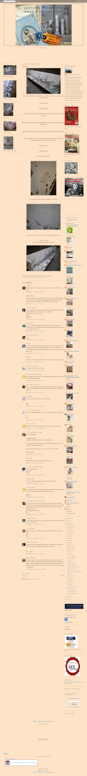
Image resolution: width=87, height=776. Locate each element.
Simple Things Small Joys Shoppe (73, 503)
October (70, 529)
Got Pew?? (25, 66)
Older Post (62, 576)
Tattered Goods (70, 362)
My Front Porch (70, 414)
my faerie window (71, 497)
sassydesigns (29, 528)
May (69, 540)
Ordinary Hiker (29, 557)
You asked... (70, 584)
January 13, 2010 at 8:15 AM (35, 362)
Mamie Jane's (70, 500)
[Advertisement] (72, 206)
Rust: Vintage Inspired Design (33, 467)
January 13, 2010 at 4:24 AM (35, 304)
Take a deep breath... (72, 564)
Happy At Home (70, 251)
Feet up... (69, 560)
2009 (68, 596)
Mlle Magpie (70, 478)
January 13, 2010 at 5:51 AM (35, 331)
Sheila (27, 396)
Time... (69, 551)
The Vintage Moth (71, 513)
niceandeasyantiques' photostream (25, 762)
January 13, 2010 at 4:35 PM (35, 475)
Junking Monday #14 (72, 593)
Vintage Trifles (70, 365)
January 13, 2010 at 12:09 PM (35, 428)
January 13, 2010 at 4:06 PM (35, 463)
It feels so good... (71, 562)
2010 (68, 523)
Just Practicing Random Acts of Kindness (74, 265)
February (70, 547)
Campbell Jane (29, 518)
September (70, 531)
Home (43, 576)
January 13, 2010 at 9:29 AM (35, 406)
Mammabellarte (70, 319)
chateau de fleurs (71, 435)
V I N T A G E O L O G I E (32, 410)
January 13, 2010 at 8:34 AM (35, 392)
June (69, 538)
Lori (27, 285)
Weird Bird (69, 580)
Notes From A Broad (71, 261)
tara (27, 357)
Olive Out (69, 425)
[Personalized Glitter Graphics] (43, 770)
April (69, 542)
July (69, 536)
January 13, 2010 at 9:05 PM (35, 497)
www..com (10, 759)
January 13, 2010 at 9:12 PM (35, 514)
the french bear (70, 382)
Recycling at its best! (72, 587)
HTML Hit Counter (68, 610)
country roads (31, 277)
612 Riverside (70, 330)
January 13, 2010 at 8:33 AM (35, 380)
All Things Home (71, 309)
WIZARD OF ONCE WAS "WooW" (34, 501)
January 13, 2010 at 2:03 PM (35, 454)
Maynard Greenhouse (72, 446)
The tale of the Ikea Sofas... (73, 567)
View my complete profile (72, 100)
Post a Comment (26, 573)
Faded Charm (29, 487)
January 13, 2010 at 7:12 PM (35, 483)
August (69, 534)
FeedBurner (77, 707)
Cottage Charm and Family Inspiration (44, 10)
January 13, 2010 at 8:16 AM (35, 370)
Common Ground (71, 236)
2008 (68, 599)
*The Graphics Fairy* (72, 219)
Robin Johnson (29, 424)
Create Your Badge (69, 622)
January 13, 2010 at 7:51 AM (35, 353)
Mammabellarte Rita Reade (32, 374)
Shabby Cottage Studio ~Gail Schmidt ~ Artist (73, 492)
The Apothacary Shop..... (72, 340)
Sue (27, 343)
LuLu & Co (69, 511)
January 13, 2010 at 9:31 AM (35, 420)
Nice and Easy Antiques (73, 74)
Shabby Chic (69, 456)
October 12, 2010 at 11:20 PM (35, 569)
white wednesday (41, 277)
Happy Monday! (71, 582)
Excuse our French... (72, 558)
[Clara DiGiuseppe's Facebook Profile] (66, 620)
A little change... (71, 555)
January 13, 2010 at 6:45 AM (35, 339)
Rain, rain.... (70, 573)
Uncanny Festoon (30, 542)
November (70, 527)
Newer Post (24, 576)
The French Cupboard (72, 467)
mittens (68, 509)
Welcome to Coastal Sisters (73, 351)
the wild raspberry (30, 335)
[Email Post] (49, 275)
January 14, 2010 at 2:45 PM (35, 554)
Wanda (27, 458)
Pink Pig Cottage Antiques (73, 393)
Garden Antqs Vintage (31, 384)
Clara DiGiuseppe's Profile (70, 617)
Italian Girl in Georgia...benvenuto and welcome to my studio (72, 224)
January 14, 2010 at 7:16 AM (35, 538)
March (69, 545)
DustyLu (69, 506)
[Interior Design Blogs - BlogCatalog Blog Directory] (74, 683)
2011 (68, 521)
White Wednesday (71, 569)
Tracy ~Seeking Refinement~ (32, 432)
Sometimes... (70, 553)
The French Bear (30, 307)
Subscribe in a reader (69, 713)
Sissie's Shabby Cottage (72, 298)
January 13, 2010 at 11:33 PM (35, 524)
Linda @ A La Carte (30, 365)
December (70, 525)
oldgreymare (70, 247)
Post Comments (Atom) (34, 579)
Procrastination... (71, 575)
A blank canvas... (71, 589)
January (70, 549)
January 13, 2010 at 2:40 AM (35, 292)
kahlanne (28, 323)
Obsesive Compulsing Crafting (74, 571)
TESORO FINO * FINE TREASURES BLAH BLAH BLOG (73, 377)
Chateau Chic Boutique (72, 481)
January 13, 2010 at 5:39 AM (35, 319)
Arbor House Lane (71, 287)
